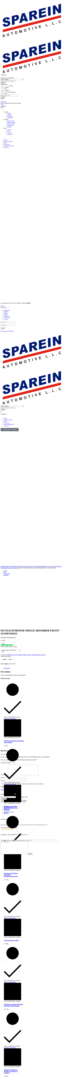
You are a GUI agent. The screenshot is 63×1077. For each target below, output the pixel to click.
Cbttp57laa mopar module (11, 940)
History (6, 314)
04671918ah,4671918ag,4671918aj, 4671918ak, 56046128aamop (13, 1005)
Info (5, 572)
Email (3, 780)
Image (5, 570)
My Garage (7, 317)
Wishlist (6, 311)
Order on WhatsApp (7, 645)
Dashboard (3, 101)
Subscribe (3, 798)
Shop (40, 566)
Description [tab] (7, 668)
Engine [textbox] (7, 90)
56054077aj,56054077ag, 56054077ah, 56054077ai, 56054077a (11, 1071)
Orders (5, 313)
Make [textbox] (11, 86)
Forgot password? (5, 331)
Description (7, 573)
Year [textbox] (6, 89)
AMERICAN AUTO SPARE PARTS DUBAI (19, 655)
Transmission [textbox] (12, 92)
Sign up (12, 331)
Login (2, 104)
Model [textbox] (7, 87)
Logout (6, 319)
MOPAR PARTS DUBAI (12, 568)
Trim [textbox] (6, 93)
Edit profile (3, 307)
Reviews (6, 575)
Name (3, 777)
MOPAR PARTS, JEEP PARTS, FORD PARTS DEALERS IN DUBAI (20, 566)
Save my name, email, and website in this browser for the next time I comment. (23, 784)
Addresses (6, 316)
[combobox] (11, 86)
